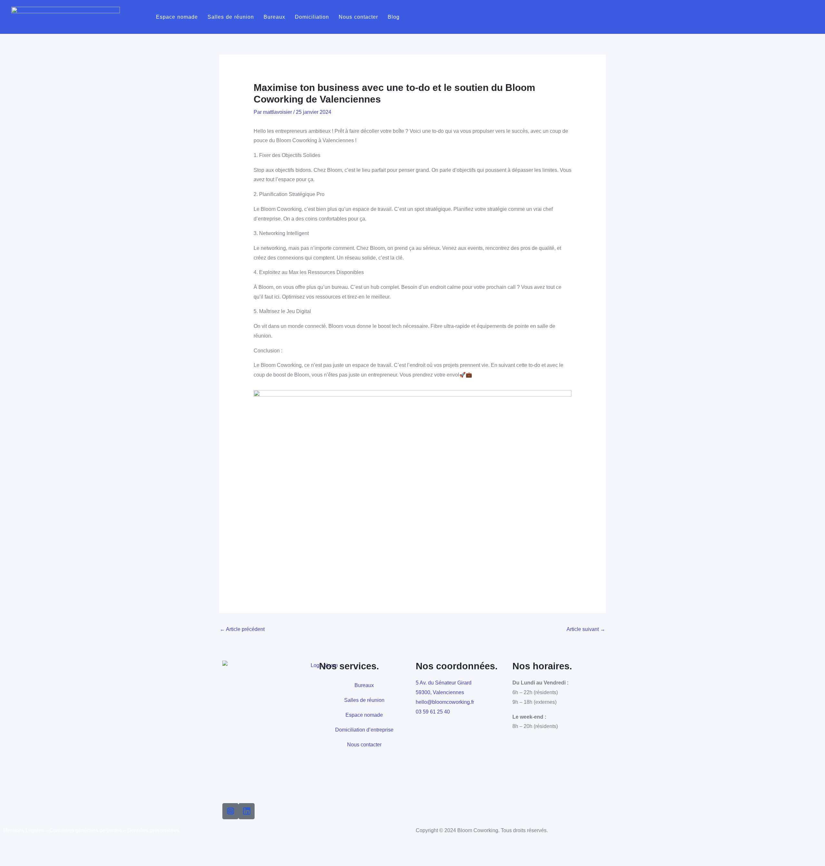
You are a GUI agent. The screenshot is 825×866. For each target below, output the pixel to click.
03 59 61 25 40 (433, 711)
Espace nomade (177, 17)
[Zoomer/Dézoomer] (7, 850)
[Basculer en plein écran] (24, 850)
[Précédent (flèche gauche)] (7, 861)
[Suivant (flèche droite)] (24, 861)
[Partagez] (41, 850)
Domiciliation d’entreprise (364, 730)
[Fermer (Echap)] (58, 850)
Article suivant (586, 629)
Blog (394, 17)
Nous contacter (358, 17)
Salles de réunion (231, 17)
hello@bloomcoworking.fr (445, 702)
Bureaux (274, 17)
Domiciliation (312, 17)
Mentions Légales (23, 830)
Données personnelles (153, 830)
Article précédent (242, 629)
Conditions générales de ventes (85, 830)
